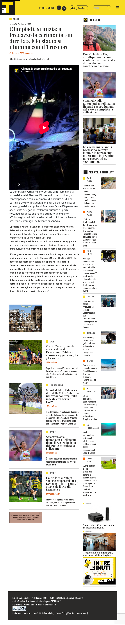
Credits (71, 613)
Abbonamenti (81, 613)
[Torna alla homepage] (7, 7)
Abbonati (82, 7)
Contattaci (27, 613)
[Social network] (59, 7)
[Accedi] (72, 7)
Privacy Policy (48, 613)
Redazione (16, 613)
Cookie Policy (61, 613)
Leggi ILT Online (46, 7)
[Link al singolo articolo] (25, 355)
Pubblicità (37, 613)
